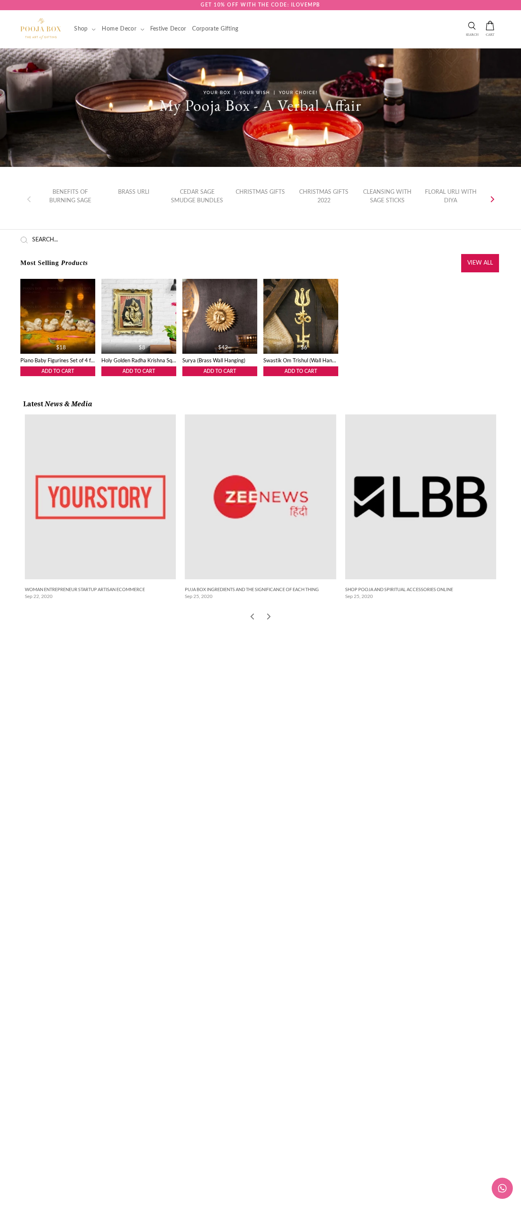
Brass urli (133, 192)
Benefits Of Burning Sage (70, 196)
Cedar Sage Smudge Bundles (197, 196)
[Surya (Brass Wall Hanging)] (219, 316)
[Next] (492, 199)
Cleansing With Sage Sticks (387, 196)
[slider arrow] (269, 617)
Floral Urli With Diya (451, 196)
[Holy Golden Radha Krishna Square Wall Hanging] (138, 316)
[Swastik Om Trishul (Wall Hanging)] (300, 316)
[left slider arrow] (252, 617)
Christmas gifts (260, 192)
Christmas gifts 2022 (323, 196)
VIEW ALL (480, 263)
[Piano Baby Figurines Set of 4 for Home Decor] (57, 316)
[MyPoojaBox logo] (40, 28)
